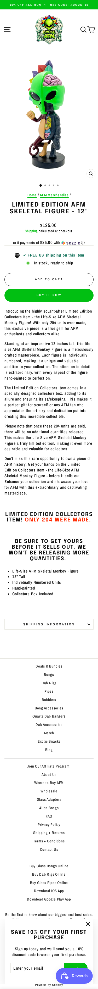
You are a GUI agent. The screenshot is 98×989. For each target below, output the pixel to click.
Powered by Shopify (49, 985)
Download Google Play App (49, 899)
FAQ (49, 816)
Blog (49, 749)
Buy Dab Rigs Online (49, 874)
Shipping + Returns (49, 832)
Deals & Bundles (49, 666)
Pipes (49, 691)
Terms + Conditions (49, 841)
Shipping (31, 231)
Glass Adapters (49, 799)
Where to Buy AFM (49, 782)
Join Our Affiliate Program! (49, 766)
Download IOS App (49, 890)
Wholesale (49, 791)
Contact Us (49, 849)
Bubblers (49, 699)
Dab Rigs (49, 683)
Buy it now (49, 295)
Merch (49, 733)
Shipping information (49, 624)
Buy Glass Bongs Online (49, 866)
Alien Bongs (49, 807)
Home (32, 195)
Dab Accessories (49, 724)
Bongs (49, 674)
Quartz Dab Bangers (48, 716)
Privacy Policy (49, 824)
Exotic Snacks (49, 741)
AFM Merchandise (54, 195)
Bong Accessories (49, 708)
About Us (49, 774)
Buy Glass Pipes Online (49, 882)
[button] (49, 242)
